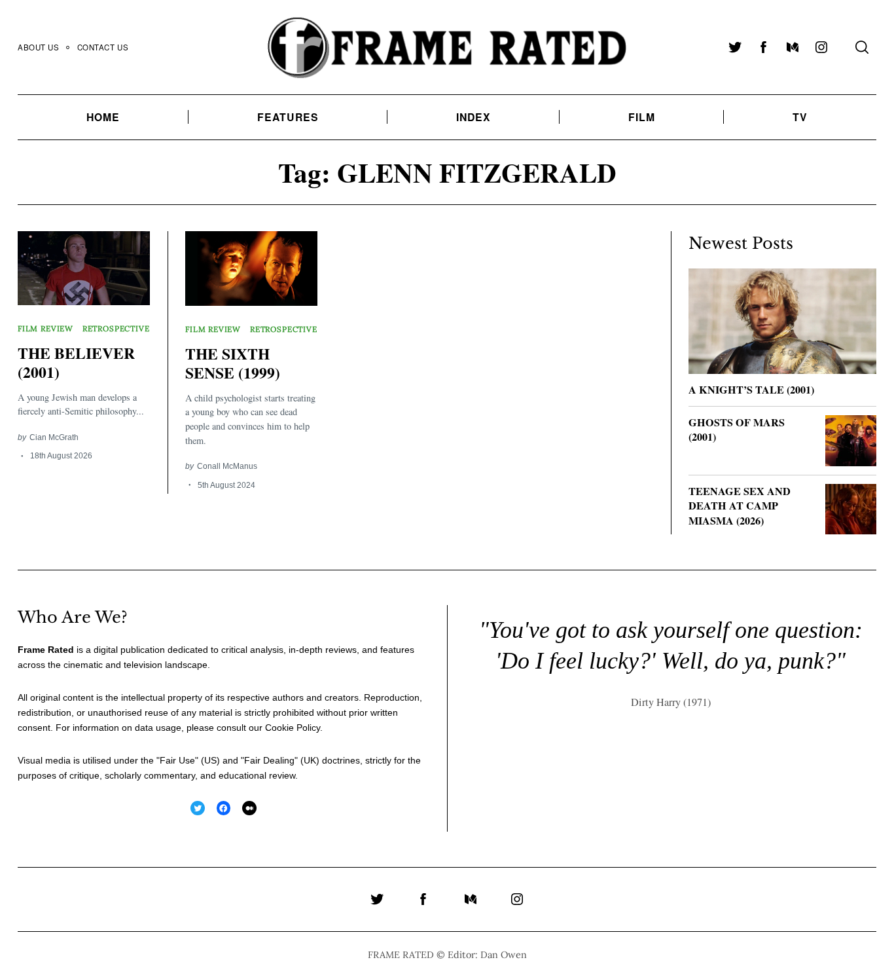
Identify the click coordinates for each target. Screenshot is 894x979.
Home (103, 116)
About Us (39, 47)
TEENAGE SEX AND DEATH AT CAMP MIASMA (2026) (739, 505)
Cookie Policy (292, 727)
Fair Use (177, 760)
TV (800, 116)
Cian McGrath (54, 437)
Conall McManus (227, 466)
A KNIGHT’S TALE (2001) (751, 389)
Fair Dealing (269, 760)
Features (288, 116)
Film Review (45, 328)
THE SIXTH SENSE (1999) (232, 362)
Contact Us (103, 47)
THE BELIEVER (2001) (76, 362)
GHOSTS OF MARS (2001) (736, 430)
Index (474, 116)
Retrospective (116, 328)
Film (641, 116)
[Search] (862, 47)
